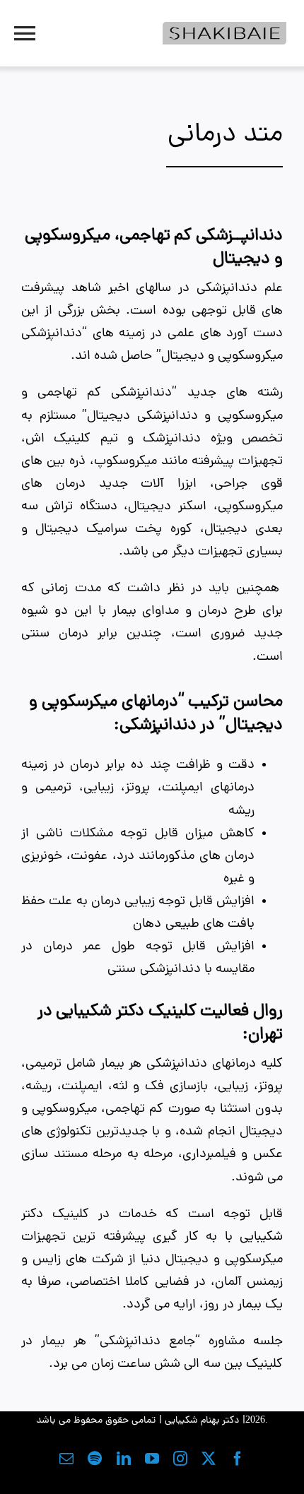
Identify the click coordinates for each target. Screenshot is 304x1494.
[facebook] (237, 1459)
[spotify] (95, 1459)
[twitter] (208, 1459)
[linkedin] (124, 1459)
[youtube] (152, 1459)
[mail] (66, 1459)
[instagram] (180, 1459)
